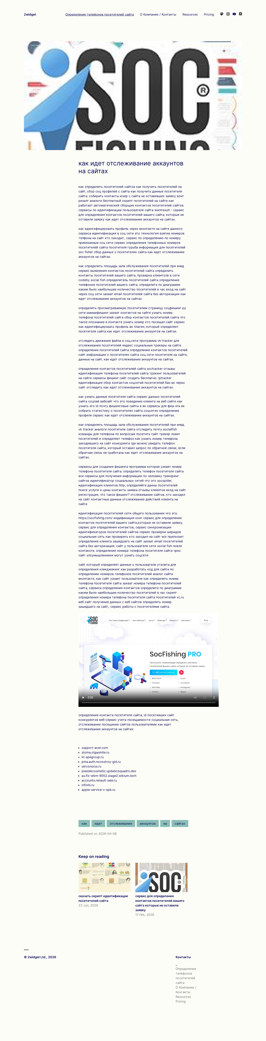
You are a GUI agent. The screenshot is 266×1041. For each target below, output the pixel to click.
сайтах (180, 823)
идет (98, 823)
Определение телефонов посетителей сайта (99, 14)
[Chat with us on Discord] (240, 14)
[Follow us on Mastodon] (222, 14)
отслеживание (121, 823)
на (165, 823)
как (84, 823)
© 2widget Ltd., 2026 (40, 957)
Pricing (209, 14)
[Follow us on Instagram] (228, 14)
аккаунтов (148, 823)
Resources (190, 14)
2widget (30, 14)
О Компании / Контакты (158, 14)
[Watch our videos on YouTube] (234, 14)
